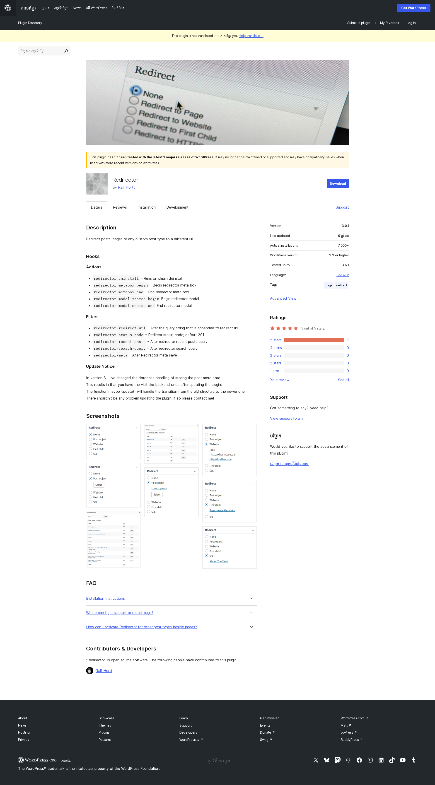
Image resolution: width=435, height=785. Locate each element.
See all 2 (342, 275)
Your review (280, 380)
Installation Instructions (105, 598)
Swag (266, 740)
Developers (188, 732)
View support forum (286, 418)
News (22, 725)
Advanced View (283, 298)
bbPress (349, 732)
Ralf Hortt (126, 187)
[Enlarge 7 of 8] (251, 486)
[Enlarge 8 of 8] (251, 532)
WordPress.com (354, 718)
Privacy (23, 740)
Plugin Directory (30, 23)
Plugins (104, 732)
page (329, 285)
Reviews (120, 207)
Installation (147, 207)
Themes (105, 725)
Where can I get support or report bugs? (119, 613)
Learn (183, 718)
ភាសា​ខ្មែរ (66, 760)
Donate (267, 732)
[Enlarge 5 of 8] (192, 473)
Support (342, 207)
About (22, 718)
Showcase (106, 718)
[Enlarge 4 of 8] (192, 430)
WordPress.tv (191, 740)
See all (343, 380)
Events (265, 725)
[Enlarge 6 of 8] (251, 430)
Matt (346, 725)
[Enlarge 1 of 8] (134, 430)
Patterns (105, 740)
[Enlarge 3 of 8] (134, 517)
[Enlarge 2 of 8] (134, 469)
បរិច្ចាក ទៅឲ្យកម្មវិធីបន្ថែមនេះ (289, 463)
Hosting (24, 732)
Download (338, 183)
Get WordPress (413, 8)
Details (96, 207)
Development (177, 207)
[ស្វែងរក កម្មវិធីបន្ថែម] (66, 50)
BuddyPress (352, 740)
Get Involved (270, 718)
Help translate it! (251, 36)
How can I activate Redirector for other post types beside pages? (141, 627)
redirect (341, 285)
